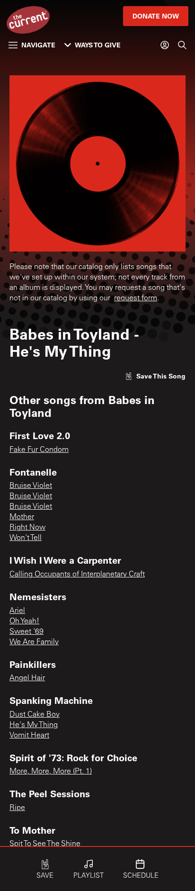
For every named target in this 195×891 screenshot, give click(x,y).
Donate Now (156, 15)
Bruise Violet (30, 486)
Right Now (27, 527)
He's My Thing (33, 725)
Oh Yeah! (24, 621)
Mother (21, 517)
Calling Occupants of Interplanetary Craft (77, 574)
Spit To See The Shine (44, 844)
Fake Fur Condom (39, 450)
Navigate (38, 44)
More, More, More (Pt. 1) (50, 771)
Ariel (17, 611)
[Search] (182, 45)
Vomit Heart (29, 735)
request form (135, 298)
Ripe (17, 808)
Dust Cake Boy (34, 715)
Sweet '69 (26, 632)
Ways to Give (98, 44)
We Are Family (34, 642)
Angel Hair (27, 678)
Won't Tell (25, 538)
